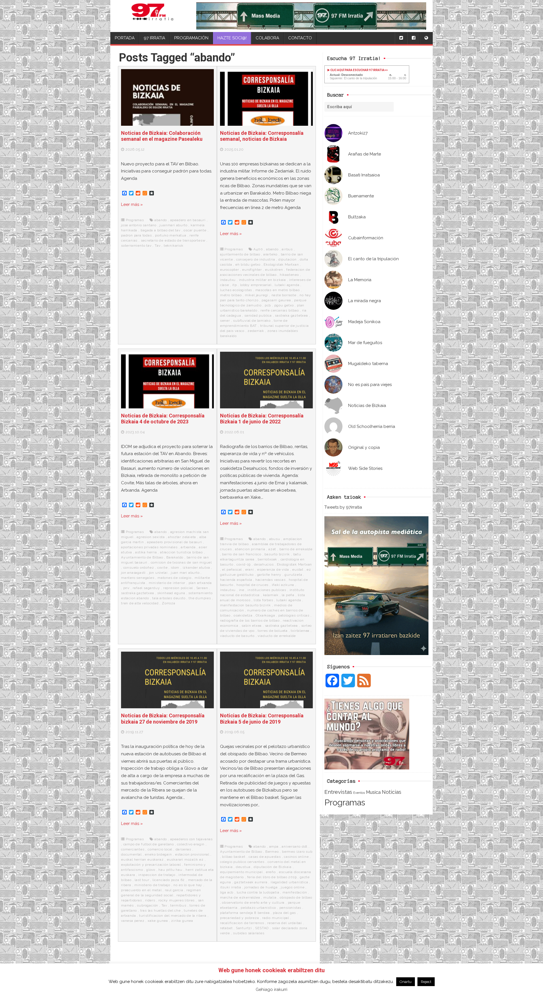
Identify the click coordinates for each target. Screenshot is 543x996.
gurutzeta (293, 575)
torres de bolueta (273, 631)
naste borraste (284, 295)
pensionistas (290, 908)
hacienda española (236, 580)
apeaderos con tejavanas (191, 839)
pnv (126, 588)
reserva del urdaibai (284, 923)
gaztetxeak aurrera (250, 882)
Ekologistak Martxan (281, 264)
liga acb (226, 892)
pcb (268, 305)
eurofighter (252, 270)
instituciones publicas (266, 590)
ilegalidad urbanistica (289, 882)
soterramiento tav (136, 246)
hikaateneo (289, 275)
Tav (157, 246)
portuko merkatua (170, 235)
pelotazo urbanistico (258, 908)
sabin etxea (252, 626)
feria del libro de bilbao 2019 (272, 877)
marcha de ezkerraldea (240, 897)
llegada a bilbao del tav (160, 230)
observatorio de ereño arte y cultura (253, 903)
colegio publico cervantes (242, 862)
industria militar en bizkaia (262, 280)
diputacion (287, 259)
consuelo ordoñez (138, 568)
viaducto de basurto (237, 636)
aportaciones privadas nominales (149, 547)
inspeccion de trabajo (156, 875)
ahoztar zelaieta (182, 537)
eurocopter (229, 270)
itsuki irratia (230, 887)
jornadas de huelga (260, 887)
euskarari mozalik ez (185, 859)
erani (249, 569)
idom (175, 568)
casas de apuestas (265, 857)
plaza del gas (284, 913)
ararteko (270, 254)
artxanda (188, 547)
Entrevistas (338, 792)
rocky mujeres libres (176, 900)
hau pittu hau (170, 870)
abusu (274, 539)
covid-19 (243, 564)
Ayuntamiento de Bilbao (142, 557)
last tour (142, 880)
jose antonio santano (138, 225)
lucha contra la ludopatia (258, 892)
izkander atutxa (196, 568)
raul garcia (174, 890)
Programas (344, 802)
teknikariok (174, 246)
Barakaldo (174, 557)
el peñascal (232, 569)
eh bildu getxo (247, 264)
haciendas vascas (270, 580)
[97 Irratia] (152, 16)
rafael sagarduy (146, 588)
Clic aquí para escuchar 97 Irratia (357, 70)
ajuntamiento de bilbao (240, 254)
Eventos (359, 792)
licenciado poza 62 (168, 880)
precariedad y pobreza (239, 918)
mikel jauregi (256, 295)
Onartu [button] (405, 982)
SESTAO (262, 928)
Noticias (391, 792)
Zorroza (168, 603)
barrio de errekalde (296, 549)
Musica (373, 792)
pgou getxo (284, 305)
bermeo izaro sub (297, 852)
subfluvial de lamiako (252, 321)
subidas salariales (248, 933)
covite (162, 568)
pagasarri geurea (276, 300)
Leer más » (132, 204)
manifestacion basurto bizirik (245, 605)
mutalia (270, 897)
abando (160, 220)
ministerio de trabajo (152, 885)
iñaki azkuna (283, 585)
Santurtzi (244, 928)
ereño (271, 872)
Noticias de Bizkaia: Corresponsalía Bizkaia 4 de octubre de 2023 (162, 419)
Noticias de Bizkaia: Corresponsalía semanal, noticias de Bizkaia (261, 136)
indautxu (228, 280)
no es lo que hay (187, 885)
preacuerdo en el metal (141, 890)
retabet (226, 928)
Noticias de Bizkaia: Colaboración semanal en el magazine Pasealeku (161, 136)
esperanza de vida (273, 569)
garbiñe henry (269, 575)
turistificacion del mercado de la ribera (172, 916)
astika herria (146, 552)
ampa (274, 846)
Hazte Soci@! (232, 37)
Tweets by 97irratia (343, 507)
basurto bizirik (277, 554)
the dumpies (200, 598)
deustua (243, 867)
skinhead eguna (171, 593)
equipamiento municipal (241, 872)
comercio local (160, 849)
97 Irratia (154, 37)
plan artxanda (200, 583)
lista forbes (263, 600)
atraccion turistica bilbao (181, 552)
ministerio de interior (167, 583)
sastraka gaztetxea (291, 315)
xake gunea (158, 921)
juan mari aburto (185, 573)
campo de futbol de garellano (148, 844)
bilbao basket (233, 857)
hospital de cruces (252, 585)
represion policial (178, 588)
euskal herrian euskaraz (142, 859)
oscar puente (195, 230)
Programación (191, 37)
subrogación (147, 905)
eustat (297, 569)
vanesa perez (133, 921)
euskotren (274, 270)
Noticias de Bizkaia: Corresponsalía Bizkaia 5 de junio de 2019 (261, 719)
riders (150, 900)
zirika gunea (182, 921)
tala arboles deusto (168, 598)
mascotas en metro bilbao (277, 290)
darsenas (183, 849)
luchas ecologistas (236, 290)
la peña (288, 595)
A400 (258, 249)
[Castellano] (426, 38)
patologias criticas (293, 615)
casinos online (296, 857)
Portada (125, 37)
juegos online (292, 887)
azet (272, 549)
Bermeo (272, 852)
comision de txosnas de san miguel (181, 562)
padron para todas (136, 235)
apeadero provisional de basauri (174, 542)
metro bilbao (231, 295)
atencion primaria (250, 549)
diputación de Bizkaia (273, 867)
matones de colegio (174, 578)
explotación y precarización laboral (151, 865)
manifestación (295, 892)
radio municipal (275, 918)
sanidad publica (258, 315)
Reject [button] (426, 982)
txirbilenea (300, 631)
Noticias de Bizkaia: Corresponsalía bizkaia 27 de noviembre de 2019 (162, 719)
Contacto (300, 37)
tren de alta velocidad (140, 603)
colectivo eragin (190, 844)
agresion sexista (151, 537)
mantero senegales (137, 578)
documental (131, 854)
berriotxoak (267, 559)
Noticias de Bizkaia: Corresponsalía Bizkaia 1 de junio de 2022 (261, 419)
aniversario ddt (294, 846)
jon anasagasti (133, 573)
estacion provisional (192, 854)
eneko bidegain (158, 854)
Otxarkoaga (265, 615)
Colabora (267, 37)
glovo (150, 870)
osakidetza (243, 615)
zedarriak (255, 331)
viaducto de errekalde (277, 636)
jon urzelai (158, 573)
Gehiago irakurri (271, 989)
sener (225, 321)
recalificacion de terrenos (242, 923)
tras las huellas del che (160, 910)
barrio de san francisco (241, 554)
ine (241, 590)
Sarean (202, 588)
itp (234, 285)
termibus (178, 905)
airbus (287, 249)
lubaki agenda (287, 285)
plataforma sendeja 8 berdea (245, 913)
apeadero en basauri (188, 220)
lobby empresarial (256, 285)
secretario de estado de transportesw (173, 240)
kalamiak (271, 595)
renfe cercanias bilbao (279, 310)
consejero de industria (255, 259)
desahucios (264, 564)
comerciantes (133, 849)
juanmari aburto (173, 225)
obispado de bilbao (296, 897)
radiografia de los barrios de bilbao (250, 620)
